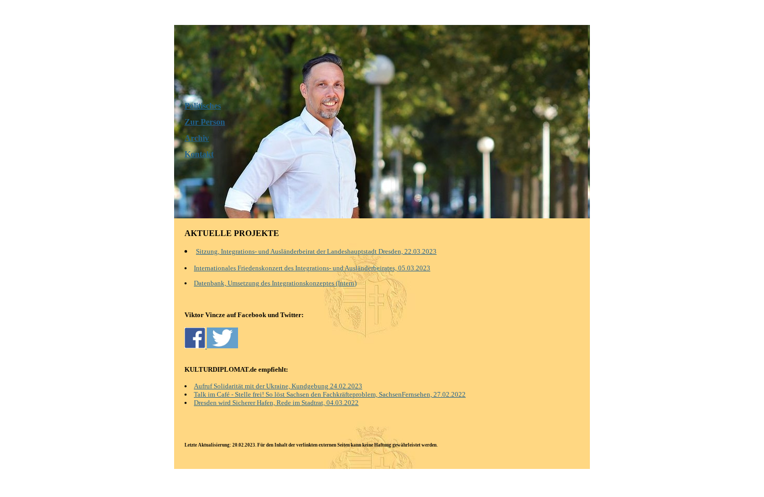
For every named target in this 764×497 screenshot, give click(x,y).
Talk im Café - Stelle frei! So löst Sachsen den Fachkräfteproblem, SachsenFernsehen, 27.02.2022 (330, 394)
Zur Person (205, 121)
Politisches (203, 105)
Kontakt (199, 154)
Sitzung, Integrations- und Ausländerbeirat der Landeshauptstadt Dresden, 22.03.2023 (316, 251)
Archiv (197, 138)
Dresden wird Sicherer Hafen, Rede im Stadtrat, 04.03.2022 (276, 403)
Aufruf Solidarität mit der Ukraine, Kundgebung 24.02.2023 (278, 386)
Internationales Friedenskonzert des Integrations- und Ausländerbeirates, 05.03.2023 (312, 268)
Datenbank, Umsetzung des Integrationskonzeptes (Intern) (275, 283)
